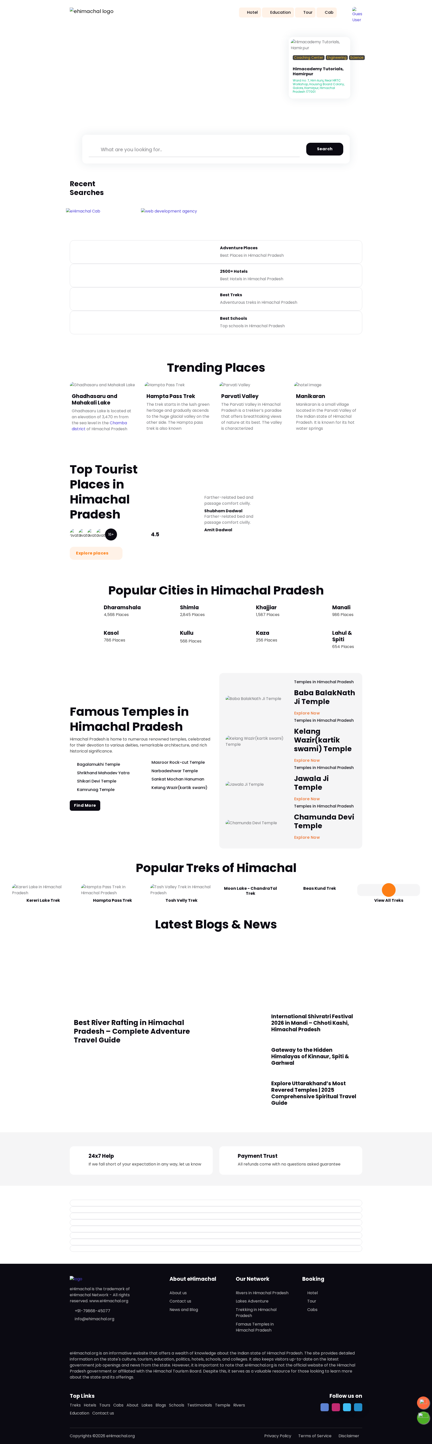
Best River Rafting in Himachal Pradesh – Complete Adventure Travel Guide (132, 1031)
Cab (329, 12)
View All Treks (388, 900)
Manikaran (310, 396)
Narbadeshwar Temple (175, 771)
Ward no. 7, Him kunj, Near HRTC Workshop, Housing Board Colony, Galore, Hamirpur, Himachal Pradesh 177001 (318, 86)
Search (325, 149)
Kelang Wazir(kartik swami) (180, 787)
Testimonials (199, 1405)
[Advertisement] (216, 969)
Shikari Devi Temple (96, 781)
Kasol (111, 632)
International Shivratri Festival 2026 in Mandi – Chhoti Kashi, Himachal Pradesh (312, 1023)
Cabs (312, 1309)
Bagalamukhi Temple (98, 764)
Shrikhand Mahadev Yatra (103, 773)
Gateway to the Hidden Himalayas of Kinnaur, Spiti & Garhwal (310, 1056)
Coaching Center (308, 57)
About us (178, 1293)
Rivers (239, 1405)
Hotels (90, 1405)
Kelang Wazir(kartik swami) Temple (323, 740)
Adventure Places (239, 248)
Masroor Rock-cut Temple (178, 762)
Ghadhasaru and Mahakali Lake (94, 399)
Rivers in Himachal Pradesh (262, 1293)
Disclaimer (348, 1436)
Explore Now (307, 837)
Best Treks (231, 295)
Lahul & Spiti (342, 636)
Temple (222, 1405)
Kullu (187, 632)
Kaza (262, 632)
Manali (341, 607)
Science (357, 57)
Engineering (336, 57)
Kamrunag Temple (95, 789)
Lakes (147, 1405)
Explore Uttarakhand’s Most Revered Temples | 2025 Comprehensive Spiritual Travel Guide (313, 1093)
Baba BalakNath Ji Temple (324, 697)
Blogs (161, 1405)
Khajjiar (266, 607)
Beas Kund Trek (319, 888)
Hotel (252, 12)
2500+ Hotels (234, 271)
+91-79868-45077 (92, 1311)
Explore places (92, 553)
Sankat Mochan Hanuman (178, 779)
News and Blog (184, 1309)
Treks (75, 1405)
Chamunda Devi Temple (324, 821)
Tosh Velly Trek (182, 900)
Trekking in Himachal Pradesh (256, 1312)
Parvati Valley (239, 396)
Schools (176, 1405)
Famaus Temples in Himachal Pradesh (255, 1327)
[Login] (294, 64)
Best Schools (233, 318)
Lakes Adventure (252, 1301)
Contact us (180, 1301)
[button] (357, 12)
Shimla (189, 607)
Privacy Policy (277, 1436)
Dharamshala (122, 607)
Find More (85, 805)
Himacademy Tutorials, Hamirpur (318, 71)
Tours (104, 1405)
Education (280, 12)
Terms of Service (315, 1436)
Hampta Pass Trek (170, 396)
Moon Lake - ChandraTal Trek (250, 891)
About (132, 1405)
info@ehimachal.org (94, 1319)
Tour (307, 12)
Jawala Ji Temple (311, 783)
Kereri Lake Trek (43, 900)
